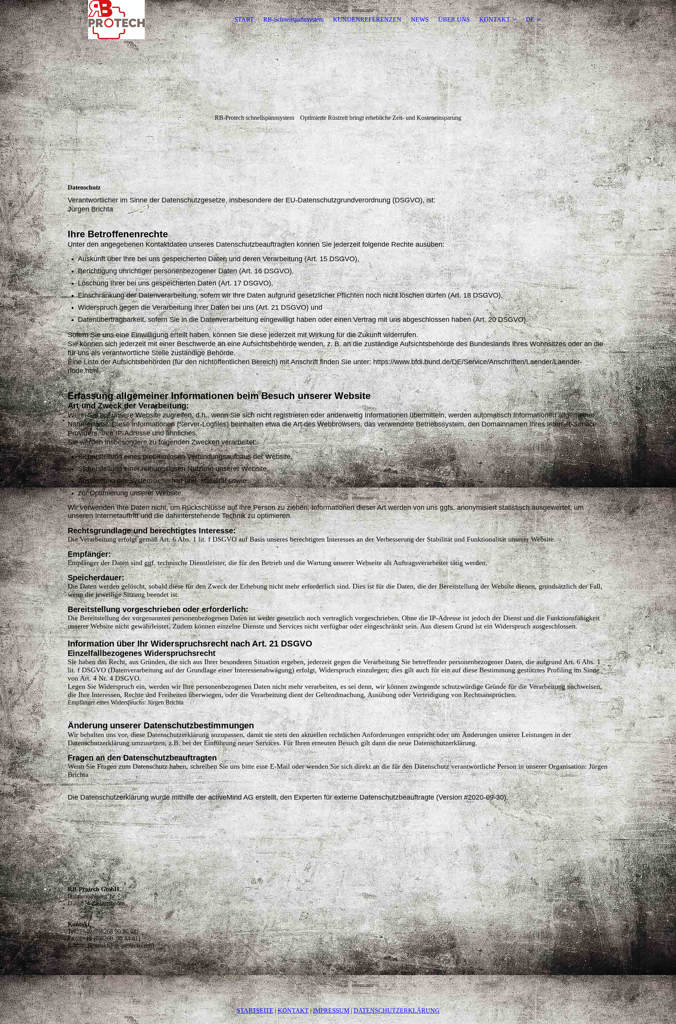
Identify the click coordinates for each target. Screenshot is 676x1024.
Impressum (331, 1010)
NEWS (420, 19)
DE (530, 19)
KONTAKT (494, 19)
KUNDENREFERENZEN (367, 19)
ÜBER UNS (454, 19)
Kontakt (293, 1010)
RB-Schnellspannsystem (293, 19)
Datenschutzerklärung (397, 1010)
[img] (116, 19)
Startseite (255, 1010)
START (244, 19)
